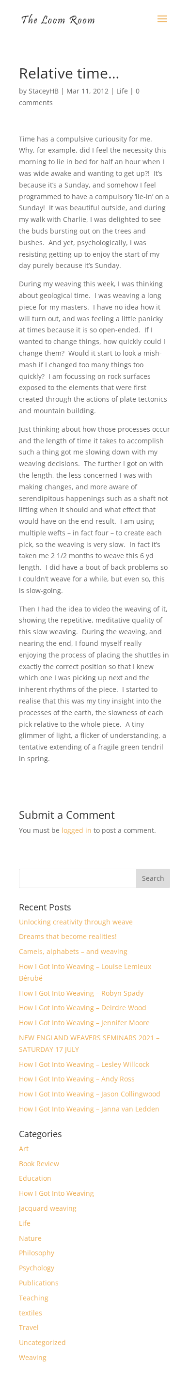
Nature (30, 1238)
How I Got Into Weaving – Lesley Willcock (84, 1064)
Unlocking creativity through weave (76, 921)
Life (122, 90)
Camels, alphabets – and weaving (73, 951)
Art (24, 1148)
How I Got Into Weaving (56, 1193)
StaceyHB (44, 90)
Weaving (33, 1357)
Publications (39, 1282)
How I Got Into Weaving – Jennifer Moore (84, 1022)
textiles (30, 1312)
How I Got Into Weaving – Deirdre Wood (82, 1007)
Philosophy (36, 1252)
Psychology (36, 1267)
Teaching (33, 1297)
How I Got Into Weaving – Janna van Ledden (89, 1108)
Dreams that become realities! (68, 936)
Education (35, 1178)
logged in (77, 830)
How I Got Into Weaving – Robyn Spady (81, 993)
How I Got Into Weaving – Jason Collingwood (89, 1093)
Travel (29, 1327)
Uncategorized (42, 1342)
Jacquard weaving (48, 1208)
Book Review (39, 1163)
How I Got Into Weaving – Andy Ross (77, 1078)
